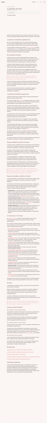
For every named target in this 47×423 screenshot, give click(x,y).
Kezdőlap (8, 6)
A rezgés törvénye (11, 233)
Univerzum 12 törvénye (12, 218)
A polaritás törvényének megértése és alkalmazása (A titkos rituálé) (20, 352)
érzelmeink (21, 100)
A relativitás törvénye (12, 262)
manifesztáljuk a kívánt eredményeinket (26, 196)
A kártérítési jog (11, 257)
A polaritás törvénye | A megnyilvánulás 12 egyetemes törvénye (19, 349)
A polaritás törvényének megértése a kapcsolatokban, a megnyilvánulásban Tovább (23, 356)
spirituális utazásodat (30, 47)
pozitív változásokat (28, 202)
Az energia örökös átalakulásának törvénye (17, 250)
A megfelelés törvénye (12, 237)
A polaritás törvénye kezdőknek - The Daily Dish (16, 354)
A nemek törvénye (12, 274)
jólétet (27, 128)
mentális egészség (30, 332)
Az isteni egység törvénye (13, 228)
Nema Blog (13, 6)
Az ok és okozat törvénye (13, 254)
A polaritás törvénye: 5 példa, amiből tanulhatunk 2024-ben (18, 359)
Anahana (3, 2)
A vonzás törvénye (11, 242)
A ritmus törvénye (11, 270)
